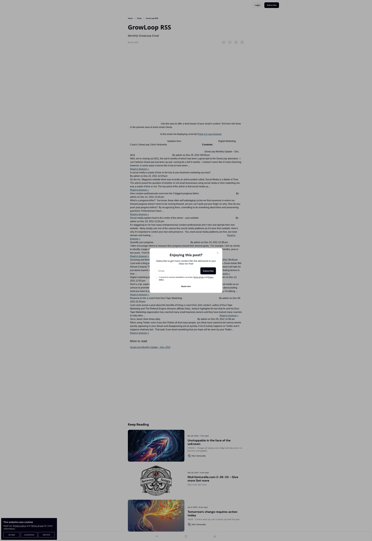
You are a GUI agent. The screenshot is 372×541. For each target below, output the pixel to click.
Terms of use (198, 277)
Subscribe (208, 270)
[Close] (218, 253)
